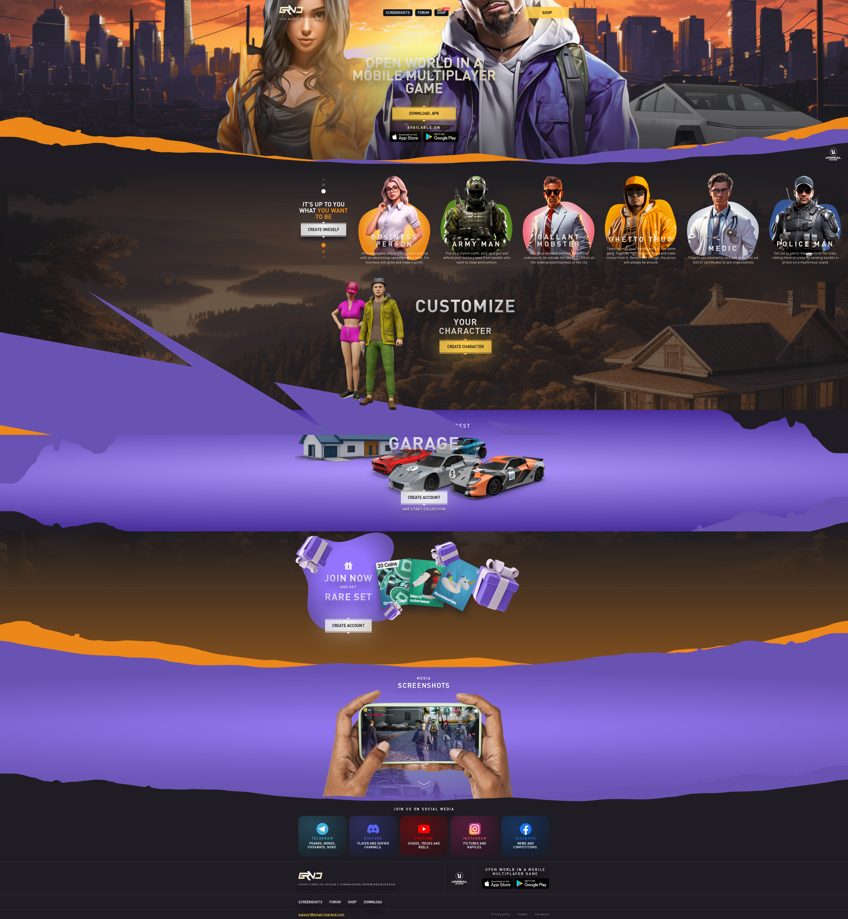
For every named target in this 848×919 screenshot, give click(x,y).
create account (348, 625)
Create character (465, 346)
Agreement (542, 914)
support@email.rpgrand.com (321, 914)
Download (373, 902)
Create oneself (323, 229)
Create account (424, 497)
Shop (547, 12)
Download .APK (424, 113)
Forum (335, 902)
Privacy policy (500, 914)
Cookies (522, 914)
